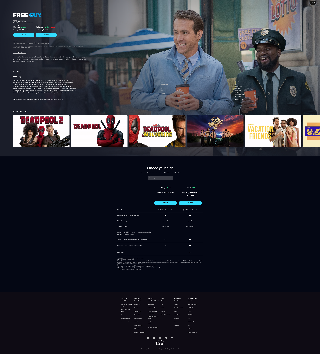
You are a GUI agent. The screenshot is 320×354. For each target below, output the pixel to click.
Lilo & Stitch (190, 314)
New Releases (137, 307)
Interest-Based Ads (125, 322)
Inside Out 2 (190, 307)
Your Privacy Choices (125, 318)
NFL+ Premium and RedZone (152, 322)
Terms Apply (120, 258)
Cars (189, 325)
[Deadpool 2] (41, 131)
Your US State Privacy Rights (125, 310)
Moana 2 (189, 311)
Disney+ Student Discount (153, 300)
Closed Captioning (138, 325)
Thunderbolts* (191, 321)
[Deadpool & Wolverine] (157, 131)
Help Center (137, 314)
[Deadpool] (99, 131)
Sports (175, 311)
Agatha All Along (191, 328)
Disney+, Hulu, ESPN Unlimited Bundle (152, 312)
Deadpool (190, 300)
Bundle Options (151, 304)
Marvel (162, 307)
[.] (148, 338)
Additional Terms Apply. (25, 47)
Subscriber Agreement (126, 315)
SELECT (24, 35)
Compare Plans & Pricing (153, 327)
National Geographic (165, 314)
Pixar (162, 304)
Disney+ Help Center (157, 267)
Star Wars (163, 311)
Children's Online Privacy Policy (126, 305)
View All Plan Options (19, 53)
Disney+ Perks (137, 304)
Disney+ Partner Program (139, 332)
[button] (140, 298)
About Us (136, 321)
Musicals (176, 304)
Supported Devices (138, 318)
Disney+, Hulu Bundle (152, 307)
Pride (175, 321)
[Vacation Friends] (273, 131)
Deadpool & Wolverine (192, 304)
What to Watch (137, 311)
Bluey (189, 318)
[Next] (317, 131)
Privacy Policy (124, 300)
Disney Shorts (177, 314)
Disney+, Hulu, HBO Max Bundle (153, 317)
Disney (162, 300)
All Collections (177, 300)
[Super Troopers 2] (215, 131)
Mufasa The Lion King (192, 332)
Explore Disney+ (137, 300)
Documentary (177, 318)
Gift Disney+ (137, 328)
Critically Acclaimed (178, 307)
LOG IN (313, 2)
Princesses (176, 325)
